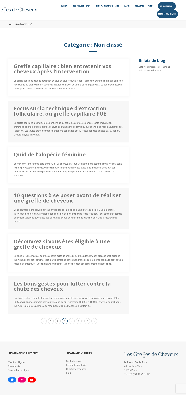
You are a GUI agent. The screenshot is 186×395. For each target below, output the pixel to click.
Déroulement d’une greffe (107, 6)
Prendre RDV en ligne (167, 14)
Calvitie (127, 6)
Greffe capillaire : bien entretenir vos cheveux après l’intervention (62, 69)
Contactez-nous (74, 361)
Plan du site (14, 366)
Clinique (64, 6)
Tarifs (150, 6)
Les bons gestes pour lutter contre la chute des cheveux (62, 286)
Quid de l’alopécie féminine (50, 154)
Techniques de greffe (82, 6)
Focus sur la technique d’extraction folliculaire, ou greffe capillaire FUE (60, 111)
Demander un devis (76, 365)
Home (10, 24)
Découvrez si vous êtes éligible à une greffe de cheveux (62, 244)
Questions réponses (76, 369)
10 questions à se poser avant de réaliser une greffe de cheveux (67, 198)
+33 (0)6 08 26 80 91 (166, 6)
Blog (68, 373)
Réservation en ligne (18, 370)
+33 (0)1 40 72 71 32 (139, 374)
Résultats (139, 6)
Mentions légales (16, 362)
